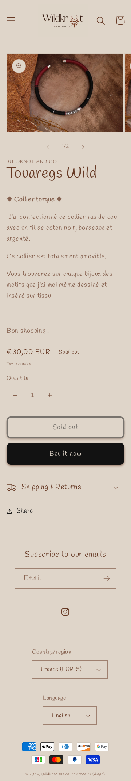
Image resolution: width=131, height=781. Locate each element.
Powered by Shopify (88, 774)
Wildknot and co (56, 774)
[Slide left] (48, 147)
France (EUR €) (61, 669)
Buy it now (65, 453)
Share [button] (25, 511)
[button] (11, 20)
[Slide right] (83, 147)
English (61, 715)
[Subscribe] (106, 578)
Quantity (18, 378)
